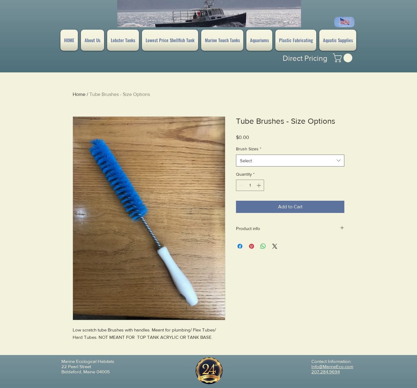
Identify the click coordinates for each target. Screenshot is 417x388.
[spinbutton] (250, 185)
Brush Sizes (248, 148)
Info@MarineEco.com (332, 366)
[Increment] (259, 185)
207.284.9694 (325, 371)
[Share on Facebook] (240, 246)
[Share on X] (274, 246)
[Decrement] (241, 185)
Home (79, 94)
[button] (343, 57)
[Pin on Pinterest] (251, 246)
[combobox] (290, 161)
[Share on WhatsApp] (263, 246)
